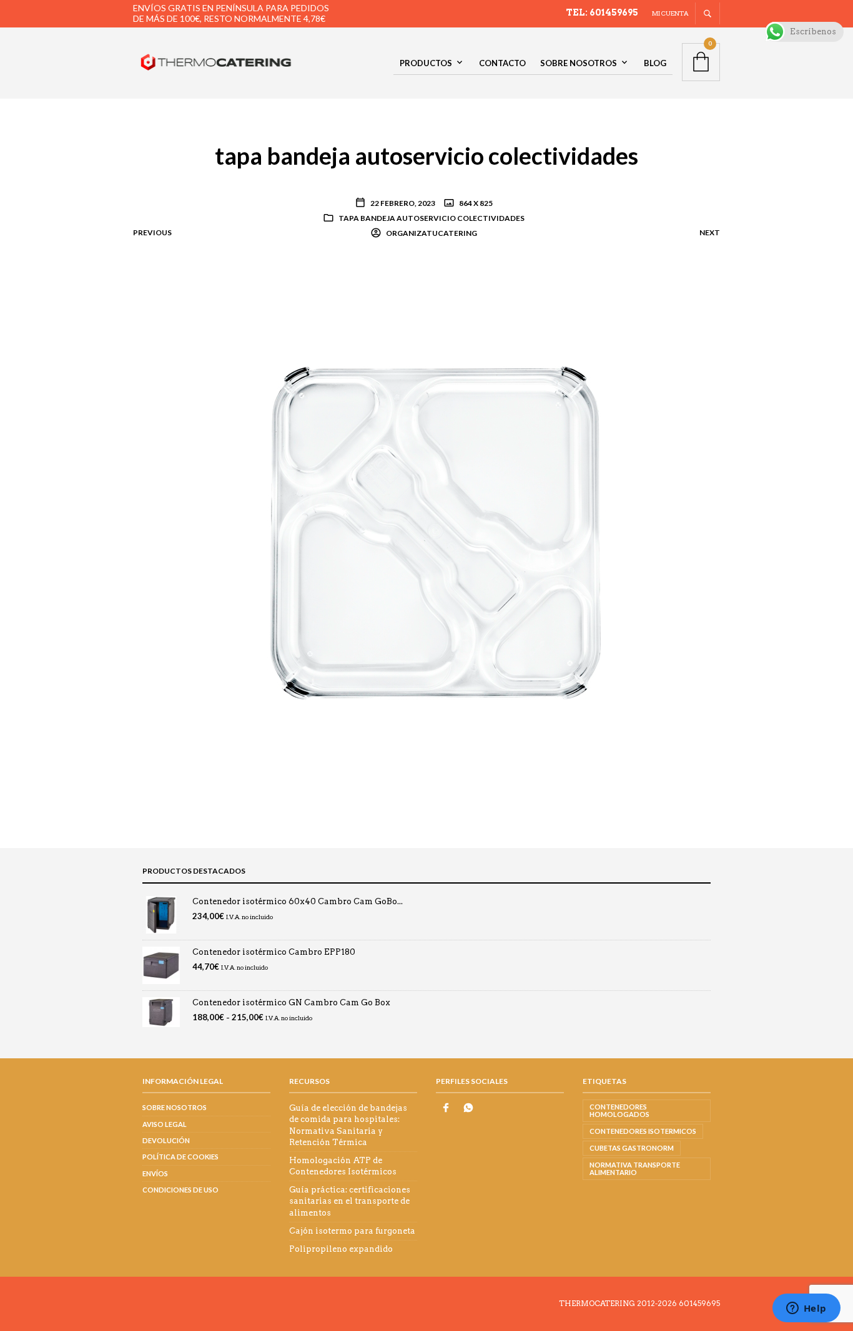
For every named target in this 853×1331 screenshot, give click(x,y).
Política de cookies (180, 1157)
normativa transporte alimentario (634, 1168)
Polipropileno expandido (341, 1249)
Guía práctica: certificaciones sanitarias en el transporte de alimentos (349, 1201)
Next (709, 232)
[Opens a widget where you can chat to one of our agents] (806, 1309)
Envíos (155, 1173)
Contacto (502, 63)
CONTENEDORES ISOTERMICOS (642, 1131)
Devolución (166, 1140)
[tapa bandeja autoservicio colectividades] (426, 528)
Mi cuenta (670, 13)
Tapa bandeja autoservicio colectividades (431, 218)
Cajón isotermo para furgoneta (352, 1231)
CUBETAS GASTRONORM (631, 1148)
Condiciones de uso (180, 1190)
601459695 (699, 1303)
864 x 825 (475, 203)
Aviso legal (164, 1124)
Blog (655, 63)
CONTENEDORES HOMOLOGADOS (619, 1110)
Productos (426, 63)
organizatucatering (431, 233)
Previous (152, 232)
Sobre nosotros (578, 63)
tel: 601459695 (602, 12)
